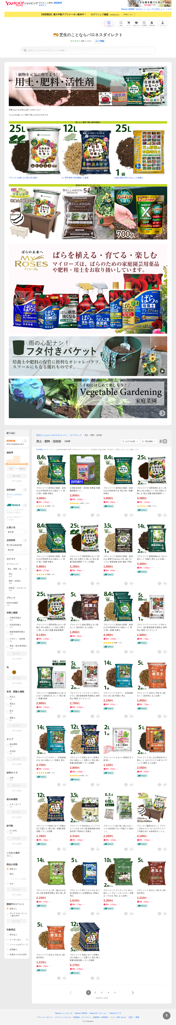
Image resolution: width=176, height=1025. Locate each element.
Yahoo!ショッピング (63, 1013)
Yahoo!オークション (98, 1013)
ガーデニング (76, 435)
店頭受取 (11, 540)
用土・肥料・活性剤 (48, 441)
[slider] (7, 464)
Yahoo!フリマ (115, 1013)
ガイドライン (86, 1017)
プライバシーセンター (63, 1017)
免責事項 (96, 1017)
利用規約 (76, 1017)
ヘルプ (169, 9)
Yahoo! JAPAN (127, 9)
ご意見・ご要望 (133, 1017)
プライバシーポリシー (45, 1017)
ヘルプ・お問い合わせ (117, 1017)
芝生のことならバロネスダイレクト (51, 435)
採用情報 (104, 1017)
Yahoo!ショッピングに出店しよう (150, 9)
